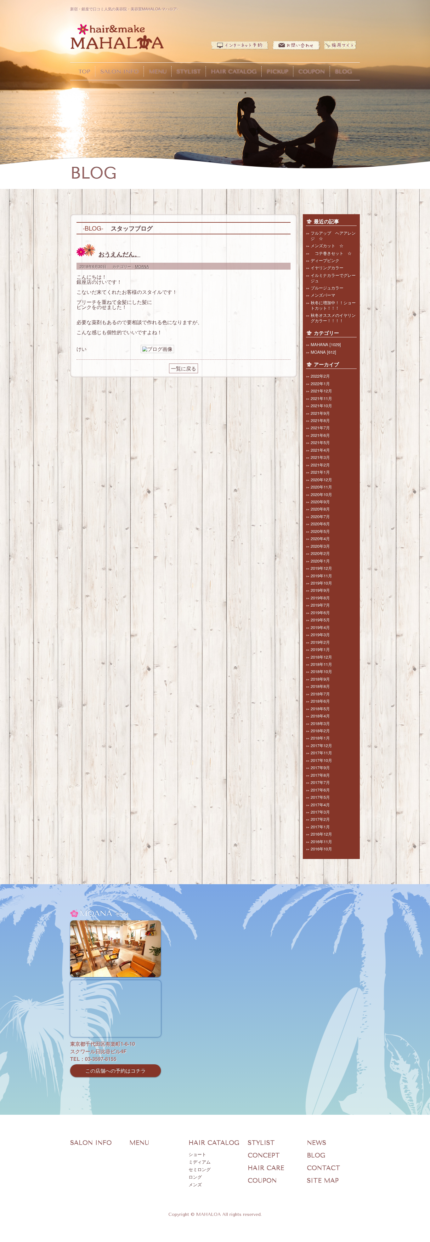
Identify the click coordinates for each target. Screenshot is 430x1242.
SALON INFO (119, 71)
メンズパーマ (323, 295)
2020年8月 (320, 509)
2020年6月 (320, 524)
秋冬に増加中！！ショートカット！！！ (333, 305)
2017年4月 (320, 805)
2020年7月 (320, 516)
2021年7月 (320, 428)
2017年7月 (320, 782)
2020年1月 (320, 561)
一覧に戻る (183, 368)
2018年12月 (321, 657)
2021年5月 (320, 442)
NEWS (316, 1143)
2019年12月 (321, 568)
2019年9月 (320, 590)
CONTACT (323, 1168)
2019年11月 (321, 576)
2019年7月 (320, 605)
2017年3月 (320, 812)
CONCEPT (264, 1155)
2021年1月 (320, 472)
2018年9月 (320, 679)
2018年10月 (321, 671)
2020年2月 (320, 553)
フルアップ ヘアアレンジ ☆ (333, 235)
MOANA (142, 266)
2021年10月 (321, 406)
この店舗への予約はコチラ (115, 1070)
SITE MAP (323, 1180)
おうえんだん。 (119, 253)
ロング (195, 1177)
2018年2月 (320, 731)
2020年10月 (321, 494)
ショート (197, 1154)
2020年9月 (320, 502)
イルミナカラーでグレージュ (333, 277)
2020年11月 (321, 487)
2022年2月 (320, 376)
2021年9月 (320, 413)
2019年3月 (320, 635)
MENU (158, 71)
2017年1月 (320, 827)
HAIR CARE (266, 1168)
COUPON (311, 71)
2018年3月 (320, 723)
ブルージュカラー (327, 288)
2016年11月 (321, 841)
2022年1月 (320, 383)
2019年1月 (320, 649)
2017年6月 (320, 790)
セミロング (200, 1169)
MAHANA (319, 344)
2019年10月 (321, 583)
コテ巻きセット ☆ (331, 253)
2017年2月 (320, 819)
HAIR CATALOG (234, 71)
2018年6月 (320, 701)
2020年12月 (321, 480)
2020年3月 (320, 546)
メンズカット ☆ (327, 246)
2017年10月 (321, 760)
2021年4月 (320, 450)
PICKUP (277, 71)
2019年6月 (320, 612)
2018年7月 (320, 694)
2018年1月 (320, 738)
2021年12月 (321, 391)
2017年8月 (320, 775)
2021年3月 (320, 457)
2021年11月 (321, 398)
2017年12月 (321, 745)
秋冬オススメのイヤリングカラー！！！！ (333, 317)
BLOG (343, 71)
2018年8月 (320, 686)
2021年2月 (320, 465)
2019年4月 (320, 627)
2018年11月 (321, 664)
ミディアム (200, 1162)
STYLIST (189, 71)
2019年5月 (320, 620)
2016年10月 (321, 849)
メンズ (195, 1185)
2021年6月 (320, 435)
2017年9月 (320, 767)
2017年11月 (321, 753)
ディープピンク (325, 260)
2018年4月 (320, 716)
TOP (84, 71)
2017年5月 (320, 797)
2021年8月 (320, 420)
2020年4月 (320, 538)
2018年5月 (320, 709)
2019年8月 (320, 598)
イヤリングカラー (327, 268)
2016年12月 (321, 834)
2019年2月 (320, 642)
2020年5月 (320, 531)
